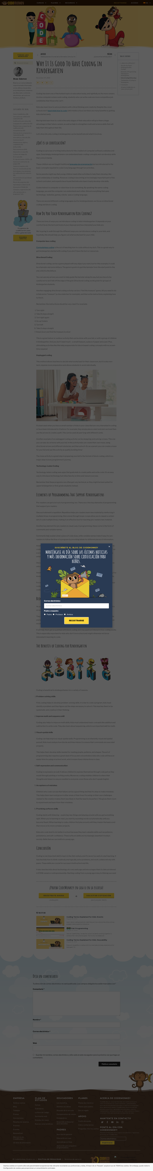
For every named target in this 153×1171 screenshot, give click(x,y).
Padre (49, 614)
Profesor (59, 614)
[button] (109, 546)
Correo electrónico (52, 601)
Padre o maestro (51, 611)
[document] (76, 585)
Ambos (70, 614)
